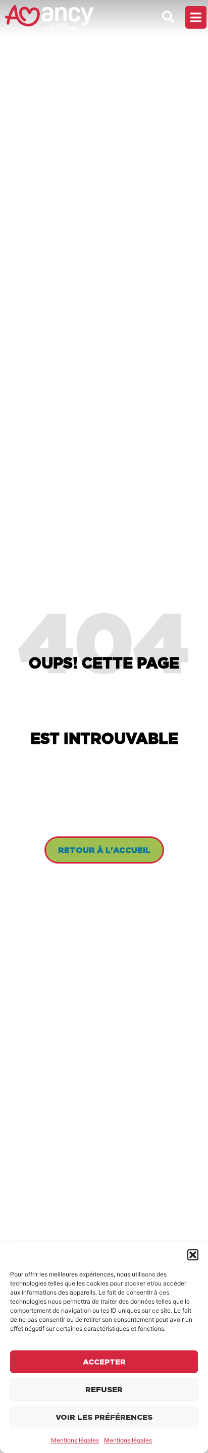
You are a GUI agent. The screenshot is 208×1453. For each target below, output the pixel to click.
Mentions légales (75, 1440)
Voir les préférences (104, 1417)
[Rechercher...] (168, 17)
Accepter (104, 1361)
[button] (193, 1255)
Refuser (104, 1389)
